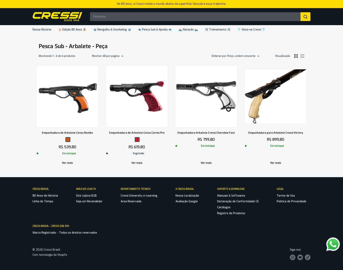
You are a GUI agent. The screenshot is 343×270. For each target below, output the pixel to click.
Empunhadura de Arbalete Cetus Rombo (67, 132)
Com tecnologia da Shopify (50, 255)
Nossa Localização (187, 196)
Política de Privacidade (291, 201)
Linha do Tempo (43, 201)
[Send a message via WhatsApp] (333, 244)
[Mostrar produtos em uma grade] (296, 56)
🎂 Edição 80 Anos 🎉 (72, 29)
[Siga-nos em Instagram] (292, 257)
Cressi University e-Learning (139, 196)
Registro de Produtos (231, 213)
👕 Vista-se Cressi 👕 (251, 29)
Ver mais (67, 162)
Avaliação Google (186, 201)
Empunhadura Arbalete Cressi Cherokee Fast (206, 132)
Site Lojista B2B (86, 196)
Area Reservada (131, 201)
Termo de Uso (286, 196)
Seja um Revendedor (89, 201)
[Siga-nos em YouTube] (300, 257)
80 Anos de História (45, 196)
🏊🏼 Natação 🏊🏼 (188, 29)
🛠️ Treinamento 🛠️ (217, 29)
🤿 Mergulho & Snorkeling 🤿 (112, 29)
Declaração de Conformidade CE (238, 201)
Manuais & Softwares (231, 196)
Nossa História (42, 29)
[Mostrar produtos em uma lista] (302, 56)
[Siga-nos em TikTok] (307, 257)
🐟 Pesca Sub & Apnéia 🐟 (155, 29)
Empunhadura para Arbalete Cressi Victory (275, 132)
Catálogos (223, 207)
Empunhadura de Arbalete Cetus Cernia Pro (137, 132)
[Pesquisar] (305, 16)
